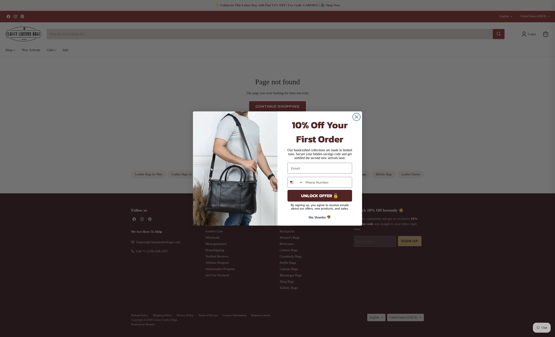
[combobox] (295, 182)
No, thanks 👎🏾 (320, 217)
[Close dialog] (356, 117)
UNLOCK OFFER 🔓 (319, 195)
